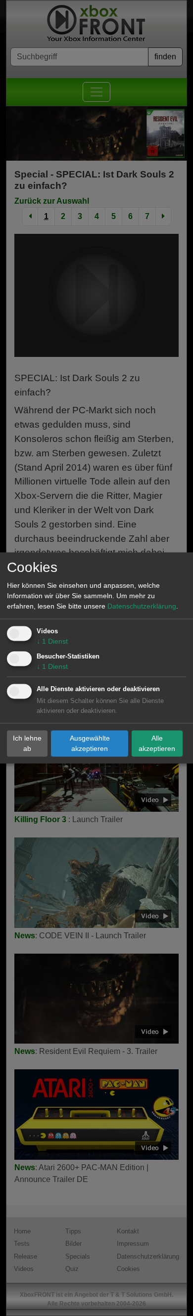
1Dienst (52, 642)
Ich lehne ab (27, 743)
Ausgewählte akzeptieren (90, 743)
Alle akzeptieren (157, 743)
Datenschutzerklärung (141, 607)
